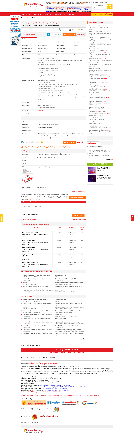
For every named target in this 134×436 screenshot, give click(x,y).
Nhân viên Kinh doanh (60, 318)
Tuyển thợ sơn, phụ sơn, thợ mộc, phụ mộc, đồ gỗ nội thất (37, 333)
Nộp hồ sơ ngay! (69, 34)
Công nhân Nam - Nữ (60, 275)
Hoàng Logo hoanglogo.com (28, 395)
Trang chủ (23, 18)
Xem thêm (107, 138)
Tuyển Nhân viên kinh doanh (98, 53)
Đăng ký (97, 2)
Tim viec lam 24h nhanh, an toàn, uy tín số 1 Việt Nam (67, 353)
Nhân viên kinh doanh (96, 118)
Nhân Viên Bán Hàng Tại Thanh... (99, 31)
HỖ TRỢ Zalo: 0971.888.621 (71, 350)
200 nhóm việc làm (59, 14)
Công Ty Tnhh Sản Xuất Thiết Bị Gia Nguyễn (100, 76)
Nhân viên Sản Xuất (95, 62)
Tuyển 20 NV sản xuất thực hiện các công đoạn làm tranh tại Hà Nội (38, 279)
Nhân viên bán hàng (95, 126)
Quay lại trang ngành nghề (29, 219)
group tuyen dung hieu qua (71, 395)
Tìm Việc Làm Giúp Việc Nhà (96, 115)
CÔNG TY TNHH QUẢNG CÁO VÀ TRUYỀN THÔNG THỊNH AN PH (70, 323)
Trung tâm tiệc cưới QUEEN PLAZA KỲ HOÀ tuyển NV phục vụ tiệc (70, 333)
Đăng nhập (109, 7)
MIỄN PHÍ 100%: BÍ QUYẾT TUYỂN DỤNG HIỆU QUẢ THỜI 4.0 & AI (104, 169)
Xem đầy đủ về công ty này (78, 191)
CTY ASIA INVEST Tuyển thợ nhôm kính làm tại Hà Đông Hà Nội (38, 329)
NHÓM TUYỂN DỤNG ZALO (33, 14)
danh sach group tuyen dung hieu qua (53, 395)
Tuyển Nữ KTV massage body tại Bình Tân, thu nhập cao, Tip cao (70, 325)
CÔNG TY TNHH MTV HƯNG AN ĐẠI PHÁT (99, 155)
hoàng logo (39, 395)
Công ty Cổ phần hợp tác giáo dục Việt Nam (100, 127)
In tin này (74, 30)
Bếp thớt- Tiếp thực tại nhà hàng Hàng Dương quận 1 (36, 275)
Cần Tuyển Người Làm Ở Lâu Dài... (99, 113)
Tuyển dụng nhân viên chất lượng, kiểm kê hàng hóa (68, 329)
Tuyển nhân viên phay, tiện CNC (30, 232)
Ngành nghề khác (31, 18)
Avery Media (102, 111)
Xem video (29, 416)
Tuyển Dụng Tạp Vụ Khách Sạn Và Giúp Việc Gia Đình (100, 132)
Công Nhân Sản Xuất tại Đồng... (98, 82)
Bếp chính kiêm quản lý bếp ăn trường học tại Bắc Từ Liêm (70, 282)
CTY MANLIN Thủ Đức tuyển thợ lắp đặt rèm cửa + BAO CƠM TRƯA (38, 290)
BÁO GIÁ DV (47, 14)
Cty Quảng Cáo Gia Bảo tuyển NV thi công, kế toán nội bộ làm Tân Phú (38, 322)
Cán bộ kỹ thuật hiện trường (98, 89)
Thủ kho (25, 282)
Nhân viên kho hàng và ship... (98, 74)
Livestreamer (94, 111)
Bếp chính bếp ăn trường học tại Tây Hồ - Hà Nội (35, 286)
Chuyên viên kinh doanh (96, 48)
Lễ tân (92, 95)
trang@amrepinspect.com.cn (45, 127)
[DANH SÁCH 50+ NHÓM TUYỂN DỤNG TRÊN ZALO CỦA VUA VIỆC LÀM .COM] (92, 178)
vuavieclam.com (34, 422)
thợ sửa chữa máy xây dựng (98, 78)
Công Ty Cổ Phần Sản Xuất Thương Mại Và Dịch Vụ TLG (100, 65)
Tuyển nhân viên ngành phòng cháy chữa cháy (67, 322)
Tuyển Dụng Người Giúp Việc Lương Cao (99, 109)
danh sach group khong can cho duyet (89, 395)
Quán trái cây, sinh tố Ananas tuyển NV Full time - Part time (70, 279)
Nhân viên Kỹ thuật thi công (97, 101)
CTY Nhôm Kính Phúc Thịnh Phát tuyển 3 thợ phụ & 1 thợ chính (38, 318)
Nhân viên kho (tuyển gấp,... (97, 58)
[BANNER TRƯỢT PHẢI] (15, 30)
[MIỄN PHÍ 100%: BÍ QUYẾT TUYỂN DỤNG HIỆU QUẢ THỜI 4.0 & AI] (92, 170)
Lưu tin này (65, 30)
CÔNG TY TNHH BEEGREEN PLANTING (99, 99)
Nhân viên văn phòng (96, 68)
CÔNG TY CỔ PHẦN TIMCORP (97, 86)
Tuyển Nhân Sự (26, 280)
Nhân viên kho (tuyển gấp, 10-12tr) (97, 150)
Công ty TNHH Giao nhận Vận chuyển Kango (100, 60)
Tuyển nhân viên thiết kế (28, 240)
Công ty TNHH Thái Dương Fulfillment (98, 50)
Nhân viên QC (58, 290)
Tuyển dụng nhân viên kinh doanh (30, 255)
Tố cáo (83, 30)
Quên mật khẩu (103, 2)
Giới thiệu (71, 14)
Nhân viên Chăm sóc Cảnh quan (99, 97)
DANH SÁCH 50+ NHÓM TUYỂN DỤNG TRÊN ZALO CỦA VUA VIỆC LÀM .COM (104, 177)
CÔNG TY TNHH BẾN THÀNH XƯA (31, 276)
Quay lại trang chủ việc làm (79, 219)
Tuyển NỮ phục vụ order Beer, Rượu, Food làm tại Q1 (36, 325)
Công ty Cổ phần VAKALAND (96, 119)
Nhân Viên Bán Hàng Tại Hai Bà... (99, 37)
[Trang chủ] (23, 14)
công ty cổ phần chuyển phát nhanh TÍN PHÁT (66, 320)
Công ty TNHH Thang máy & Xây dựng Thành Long (100, 28)
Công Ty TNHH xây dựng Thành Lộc (98, 80)
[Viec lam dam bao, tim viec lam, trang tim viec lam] (32, 4)
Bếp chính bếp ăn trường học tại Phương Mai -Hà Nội (68, 286)
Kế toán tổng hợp (95, 85)
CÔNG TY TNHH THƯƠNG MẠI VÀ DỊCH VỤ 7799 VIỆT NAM (100, 103)
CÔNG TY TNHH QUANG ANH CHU (64, 284)
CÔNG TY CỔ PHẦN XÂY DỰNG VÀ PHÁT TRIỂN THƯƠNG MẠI (99, 91)
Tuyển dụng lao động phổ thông (30, 262)
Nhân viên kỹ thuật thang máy (98, 25)
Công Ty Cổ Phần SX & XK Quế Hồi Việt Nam (66, 291)
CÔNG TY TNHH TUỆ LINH (29, 284)
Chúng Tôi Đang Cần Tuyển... (98, 107)
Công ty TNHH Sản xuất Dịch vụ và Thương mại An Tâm (100, 34)
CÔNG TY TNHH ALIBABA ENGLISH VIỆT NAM (99, 55)
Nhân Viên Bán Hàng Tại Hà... (98, 43)
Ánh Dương (58, 276)
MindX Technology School (95, 123)
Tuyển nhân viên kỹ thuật (28, 247)
